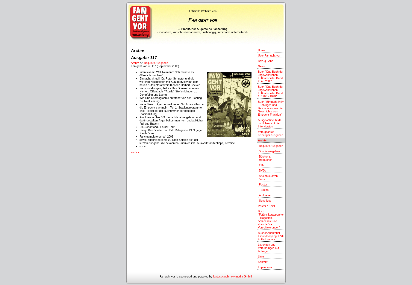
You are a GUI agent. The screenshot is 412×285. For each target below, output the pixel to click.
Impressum (265, 267)
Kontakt (263, 262)
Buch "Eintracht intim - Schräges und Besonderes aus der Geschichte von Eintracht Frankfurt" (271, 108)
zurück (135, 152)
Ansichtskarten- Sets (269, 177)
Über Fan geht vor (269, 55)
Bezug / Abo (265, 61)
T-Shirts (264, 190)
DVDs (262, 170)
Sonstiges (265, 200)
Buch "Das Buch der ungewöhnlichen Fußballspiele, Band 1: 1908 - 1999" (270, 91)
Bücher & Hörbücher (265, 158)
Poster (263, 184)
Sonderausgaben (269, 151)
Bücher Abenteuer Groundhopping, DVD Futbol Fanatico (271, 236)
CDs (261, 165)
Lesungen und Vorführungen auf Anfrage (268, 248)
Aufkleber (265, 195)
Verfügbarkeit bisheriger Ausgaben (270, 133)
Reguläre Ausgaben (156, 62)
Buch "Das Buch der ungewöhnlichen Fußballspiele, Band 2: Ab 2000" (270, 76)
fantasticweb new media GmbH (232, 276)
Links (261, 256)
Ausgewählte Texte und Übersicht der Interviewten (270, 123)
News (261, 66)
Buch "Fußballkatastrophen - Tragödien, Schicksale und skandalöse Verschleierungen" (271, 219)
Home (261, 50)
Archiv (135, 62)
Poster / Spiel (266, 206)
